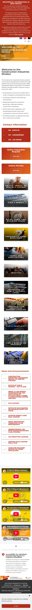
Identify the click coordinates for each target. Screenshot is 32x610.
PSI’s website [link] (19, 34)
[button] (29, 595)
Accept (16, 606)
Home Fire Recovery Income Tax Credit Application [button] (16, 449)
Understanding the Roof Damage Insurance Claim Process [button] (18, 431)
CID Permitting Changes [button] (18, 437)
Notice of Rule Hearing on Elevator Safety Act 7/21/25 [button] (18, 409)
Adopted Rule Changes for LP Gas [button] (17, 442)
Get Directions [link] (16, 592)
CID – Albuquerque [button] (16, 135)
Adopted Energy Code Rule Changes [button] (17, 416)
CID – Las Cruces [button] (14, 139)
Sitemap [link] (25, 585)
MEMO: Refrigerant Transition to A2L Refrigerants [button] (16, 423)
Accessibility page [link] (10, 572)
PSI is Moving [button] (13, 403)
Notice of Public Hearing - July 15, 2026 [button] (17, 386)
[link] (21, 37)
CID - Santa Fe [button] (13, 130)
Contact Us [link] (17, 585)
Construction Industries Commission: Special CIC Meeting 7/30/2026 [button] (18, 378)
